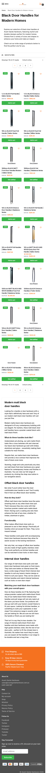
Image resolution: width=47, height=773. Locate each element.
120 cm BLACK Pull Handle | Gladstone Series (33, 209)
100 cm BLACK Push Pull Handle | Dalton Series (10, 132)
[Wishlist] (18, 74)
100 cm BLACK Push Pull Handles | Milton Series (32, 132)
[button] (41, 4)
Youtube (5, 732)
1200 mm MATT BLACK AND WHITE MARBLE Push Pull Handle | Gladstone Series (11, 291)
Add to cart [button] (11, 103)
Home (4, 10)
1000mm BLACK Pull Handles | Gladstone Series (33, 169)
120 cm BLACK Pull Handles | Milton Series (11, 248)
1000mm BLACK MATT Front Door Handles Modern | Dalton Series (11, 170)
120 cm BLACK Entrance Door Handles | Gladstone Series (11, 210)
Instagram (5, 726)
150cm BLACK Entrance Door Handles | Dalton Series (32, 370)
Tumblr (4, 735)
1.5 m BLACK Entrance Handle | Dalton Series (32, 95)
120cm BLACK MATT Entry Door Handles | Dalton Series (11, 330)
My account (6, 696)
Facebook (5, 720)
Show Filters (9, 55)
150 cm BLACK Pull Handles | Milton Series (11, 369)
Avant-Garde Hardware (10, 680)
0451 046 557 (7, 685)
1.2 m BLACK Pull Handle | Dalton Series (11, 95)
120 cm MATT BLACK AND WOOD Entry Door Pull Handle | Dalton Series (33, 249)
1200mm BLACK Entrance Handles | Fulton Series (33, 290)
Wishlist (5, 702)
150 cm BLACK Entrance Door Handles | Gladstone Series (33, 330)
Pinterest (5, 729)
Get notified (11, 179)
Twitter (4, 723)
